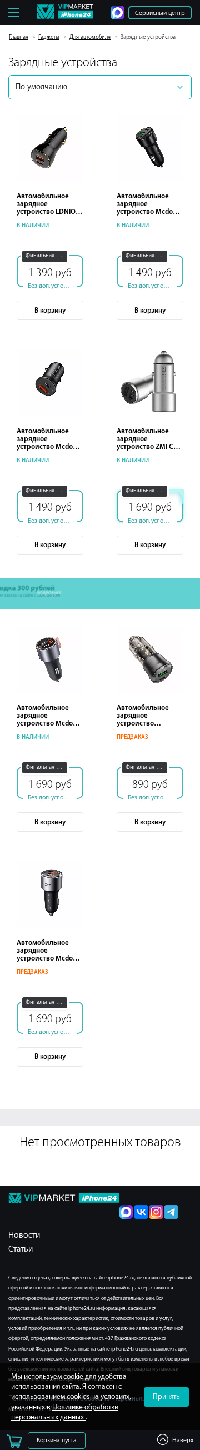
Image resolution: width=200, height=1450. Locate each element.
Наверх (182, 1440)
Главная (18, 37)
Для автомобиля (90, 37)
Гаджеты (48, 37)
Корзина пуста (57, 1440)
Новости (24, 1235)
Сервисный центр (160, 13)
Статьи (20, 1249)
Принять (166, 1396)
